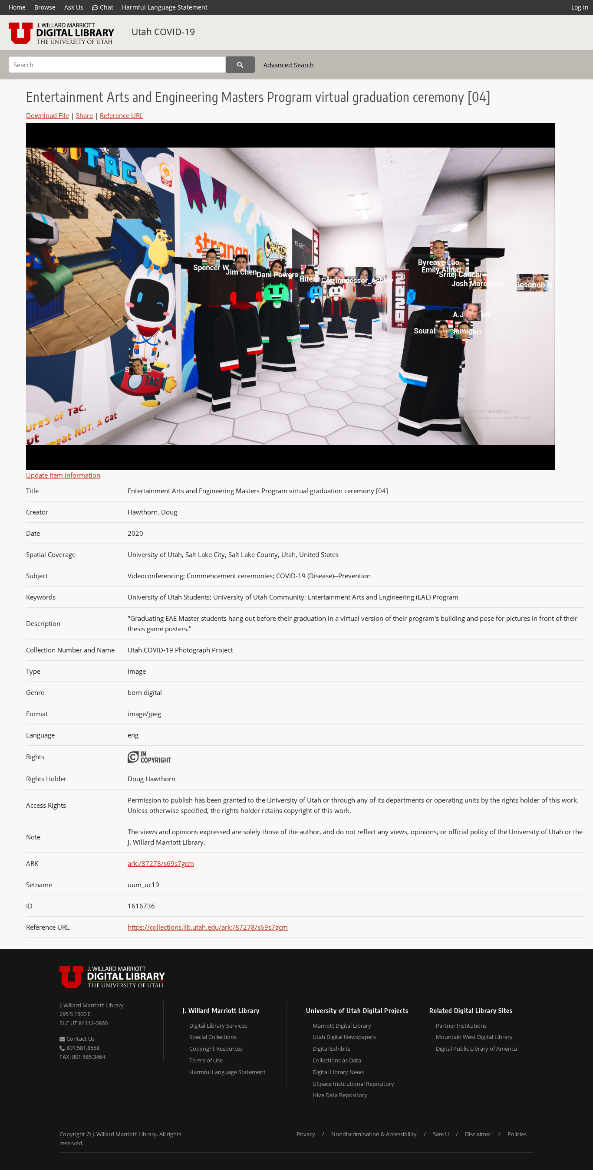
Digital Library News (338, 1072)
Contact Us (80, 1038)
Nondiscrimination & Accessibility (374, 1134)
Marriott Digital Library (342, 1025)
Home (17, 7)
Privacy (305, 1134)
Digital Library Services (218, 1025)
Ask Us (73, 7)
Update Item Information (63, 475)
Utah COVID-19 (163, 32)
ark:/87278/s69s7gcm (161, 863)
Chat (105, 7)
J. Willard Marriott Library (91, 1005)
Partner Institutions (461, 1025)
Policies (517, 1134)
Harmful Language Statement (165, 7)
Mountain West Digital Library (474, 1037)
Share (84, 115)
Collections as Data (337, 1060)
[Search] (240, 64)
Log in (580, 7)
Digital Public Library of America (476, 1048)
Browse (45, 7)
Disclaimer (478, 1134)
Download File (47, 115)
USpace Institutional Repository (353, 1084)
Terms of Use (206, 1060)
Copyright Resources (216, 1048)
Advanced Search (289, 65)
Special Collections (213, 1037)
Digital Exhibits (331, 1048)
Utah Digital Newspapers (344, 1037)
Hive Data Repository (340, 1095)
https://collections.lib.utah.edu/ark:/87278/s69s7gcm (208, 927)
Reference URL (121, 115)
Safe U (441, 1134)
